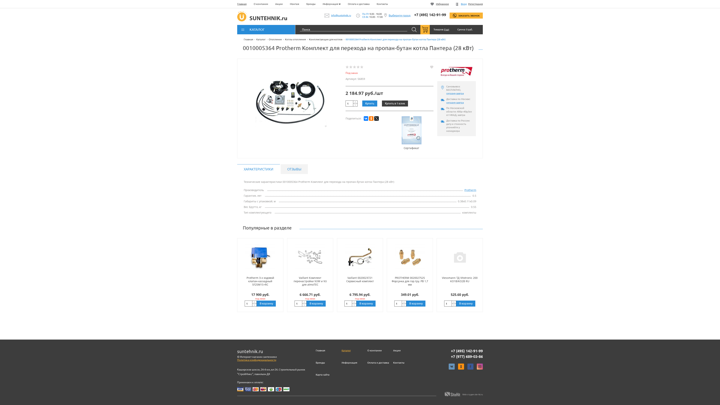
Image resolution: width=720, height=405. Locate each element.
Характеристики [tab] (258, 169)
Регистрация (475, 4)
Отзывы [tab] (294, 169)
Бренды (311, 3)
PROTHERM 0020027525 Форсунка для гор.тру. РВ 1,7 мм (410, 281)
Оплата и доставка (359, 3)
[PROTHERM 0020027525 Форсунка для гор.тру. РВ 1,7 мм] (410, 257)
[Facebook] (470, 367)
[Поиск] (414, 29)
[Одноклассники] (371, 118)
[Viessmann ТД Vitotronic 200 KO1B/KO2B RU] (460, 257)
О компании (261, 3)
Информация (331, 3)
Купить (369, 103)
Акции (279, 3)
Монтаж (294, 3)
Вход (464, 4)
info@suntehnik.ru (341, 15)
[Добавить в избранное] (432, 67)
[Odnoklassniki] (461, 367)
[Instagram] (480, 367)
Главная (242, 3)
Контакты (382, 3)
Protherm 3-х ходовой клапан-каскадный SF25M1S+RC (260, 281)
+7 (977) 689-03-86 (467, 356)
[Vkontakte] (452, 367)
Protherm (470, 190)
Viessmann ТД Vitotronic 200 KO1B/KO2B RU (460, 279)
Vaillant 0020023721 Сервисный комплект (360, 279)
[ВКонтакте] (366, 118)
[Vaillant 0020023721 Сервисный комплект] (360, 257)
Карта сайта (322, 374)
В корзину (266, 303)
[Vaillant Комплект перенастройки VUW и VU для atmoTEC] (310, 257)
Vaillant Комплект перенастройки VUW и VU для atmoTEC (310, 281)
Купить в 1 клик (395, 103)
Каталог (346, 350)
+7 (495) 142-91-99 (430, 15)
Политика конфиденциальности (256, 360)
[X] (376, 118)
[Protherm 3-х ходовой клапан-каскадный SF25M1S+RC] (260, 257)
